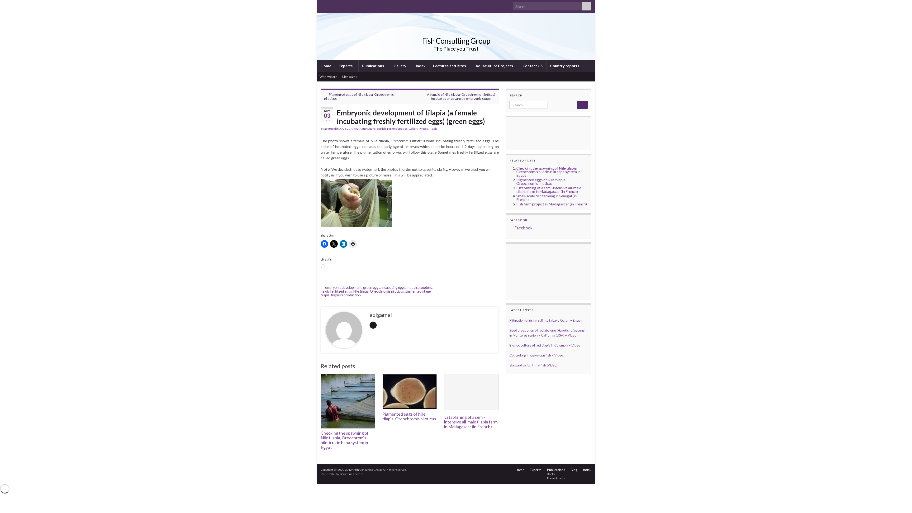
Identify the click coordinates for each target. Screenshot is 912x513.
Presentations (556, 478)
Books (551, 474)
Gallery (400, 65)
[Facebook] (330, 5)
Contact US (532, 65)
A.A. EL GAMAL (348, 128)
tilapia (325, 295)
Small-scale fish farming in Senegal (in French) (546, 198)
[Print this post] (495, 129)
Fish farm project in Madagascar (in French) (551, 204)
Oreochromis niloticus (387, 291)
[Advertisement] (533, 271)
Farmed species (397, 128)
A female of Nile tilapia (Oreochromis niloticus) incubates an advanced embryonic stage (461, 96)
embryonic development (343, 287)
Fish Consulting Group (456, 40)
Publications (373, 65)
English (381, 128)
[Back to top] (901, 502)
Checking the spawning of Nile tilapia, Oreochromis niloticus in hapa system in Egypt (345, 440)
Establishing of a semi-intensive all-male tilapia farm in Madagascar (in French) (471, 421)
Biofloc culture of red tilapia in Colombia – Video (544, 345)
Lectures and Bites (450, 65)
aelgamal (330, 128)
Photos (423, 128)
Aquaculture (367, 128)
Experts (346, 65)
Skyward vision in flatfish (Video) (533, 365)
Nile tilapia (361, 291)
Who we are (328, 77)
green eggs (371, 287)
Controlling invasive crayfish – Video (536, 355)
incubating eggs (393, 287)
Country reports (564, 65)
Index (421, 65)
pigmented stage (418, 291)
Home (326, 65)
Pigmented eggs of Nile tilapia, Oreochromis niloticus (409, 416)
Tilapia (433, 128)
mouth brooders (419, 287)
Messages (350, 77)
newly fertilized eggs (336, 291)
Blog (574, 470)
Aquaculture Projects (494, 65)
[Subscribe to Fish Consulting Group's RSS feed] (323, 5)
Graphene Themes (352, 474)
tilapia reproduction (346, 295)
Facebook (518, 220)
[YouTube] (338, 5)
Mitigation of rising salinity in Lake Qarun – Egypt (545, 320)
